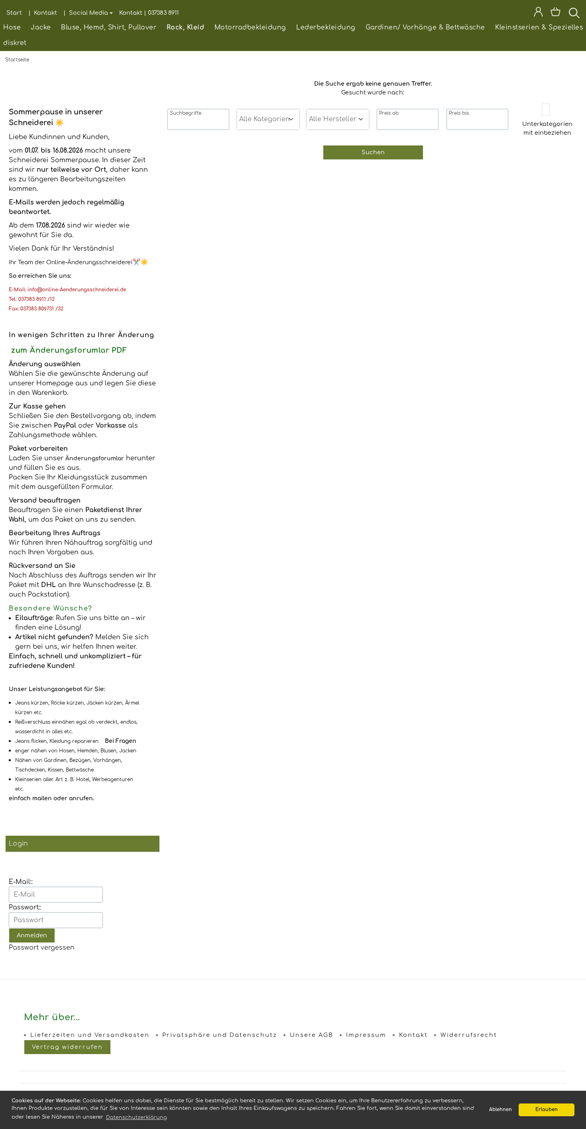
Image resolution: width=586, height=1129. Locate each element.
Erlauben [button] (546, 1109)
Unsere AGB (311, 1035)
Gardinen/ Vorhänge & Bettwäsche (425, 27)
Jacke (41, 27)
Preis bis (459, 113)
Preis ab (389, 113)
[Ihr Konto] (538, 13)
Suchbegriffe (185, 113)
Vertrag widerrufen (67, 1047)
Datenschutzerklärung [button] (136, 1117)
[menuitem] (12, 27)
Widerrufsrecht (468, 1035)
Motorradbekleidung (250, 27)
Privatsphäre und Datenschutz (219, 1035)
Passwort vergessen (42, 947)
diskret (15, 43)
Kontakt (413, 1035)
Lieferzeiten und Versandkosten (89, 1035)
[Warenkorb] (556, 13)
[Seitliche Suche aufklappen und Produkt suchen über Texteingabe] (574, 13)
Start (14, 13)
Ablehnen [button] (500, 1109)
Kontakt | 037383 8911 (149, 13)
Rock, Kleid (186, 27)
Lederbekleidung (326, 27)
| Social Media (85, 13)
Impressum (366, 1035)
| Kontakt (42, 13)
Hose (12, 27)
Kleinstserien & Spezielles (539, 27)
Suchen (373, 152)
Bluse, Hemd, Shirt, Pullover (108, 27)
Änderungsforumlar (94, 458)
